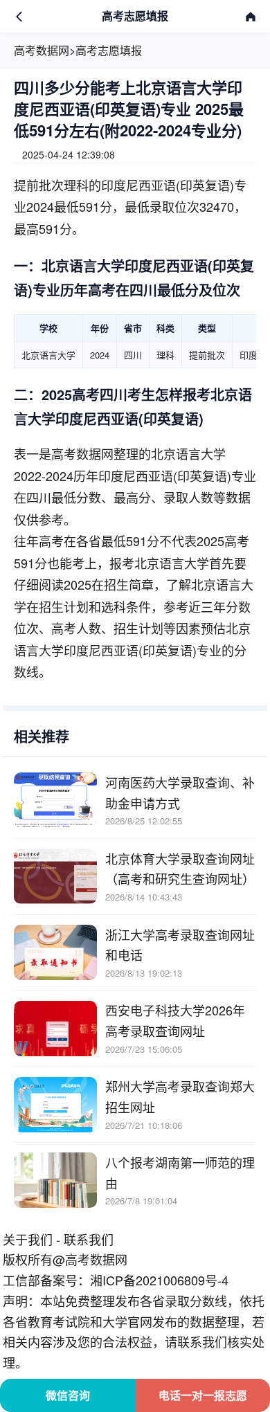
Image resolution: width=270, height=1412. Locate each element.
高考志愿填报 (108, 50)
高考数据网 (41, 50)
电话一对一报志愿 (203, 1395)
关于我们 (28, 1239)
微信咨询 (68, 1395)
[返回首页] (250, 16)
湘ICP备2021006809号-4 (159, 1280)
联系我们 (89, 1239)
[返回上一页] (19, 16)
